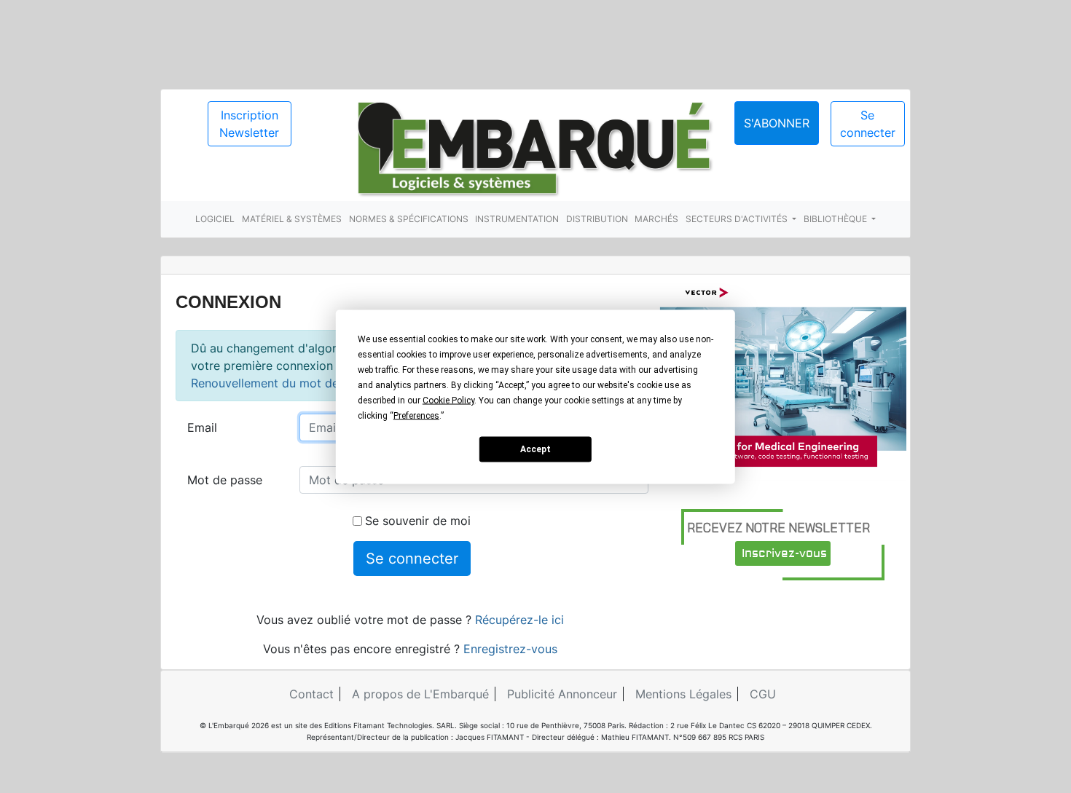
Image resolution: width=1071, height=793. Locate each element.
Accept (535, 449)
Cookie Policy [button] (448, 400)
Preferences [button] (416, 415)
